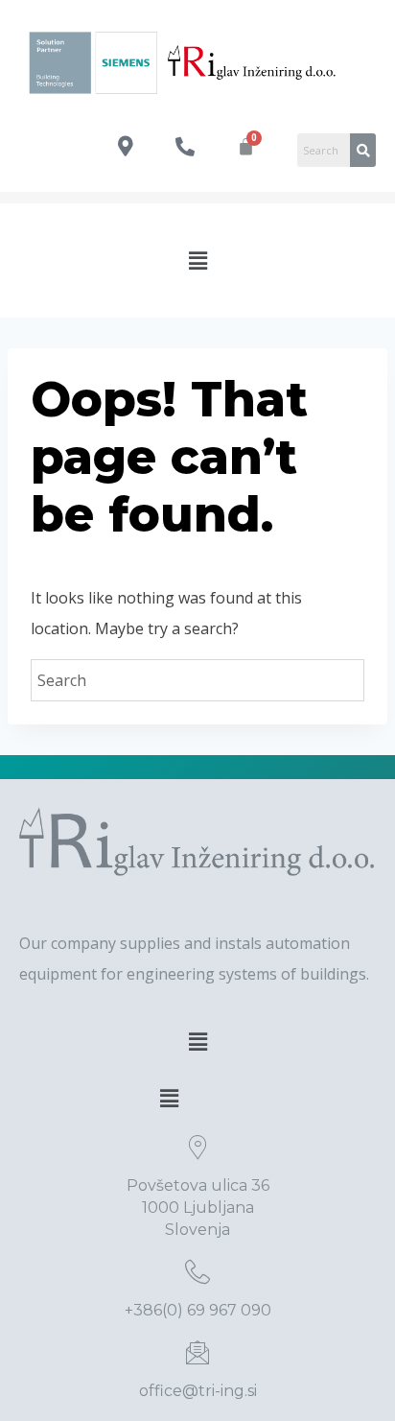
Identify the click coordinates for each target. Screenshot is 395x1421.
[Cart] (246, 146)
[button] (197, 260)
